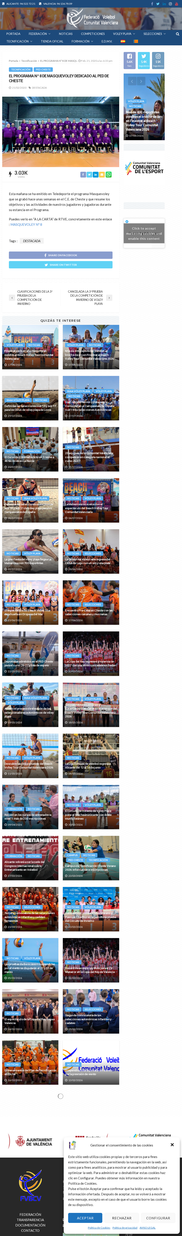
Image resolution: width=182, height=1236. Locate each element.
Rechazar (122, 1218)
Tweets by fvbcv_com (144, 233)
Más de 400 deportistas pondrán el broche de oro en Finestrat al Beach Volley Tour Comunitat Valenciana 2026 (89, 354)
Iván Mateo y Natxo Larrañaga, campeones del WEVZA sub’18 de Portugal (30, 1225)
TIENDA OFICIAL (52, 41)
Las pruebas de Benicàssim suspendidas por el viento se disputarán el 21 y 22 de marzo (29, 968)
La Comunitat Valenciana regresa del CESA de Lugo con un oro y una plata (87, 561)
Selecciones (93, 553)
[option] (144, 107)
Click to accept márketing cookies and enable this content (144, 233)
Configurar (158, 1218)
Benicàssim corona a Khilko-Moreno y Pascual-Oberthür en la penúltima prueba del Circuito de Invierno (90, 917)
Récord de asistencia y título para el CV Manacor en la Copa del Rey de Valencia (90, 970)
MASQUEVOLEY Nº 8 (26, 224)
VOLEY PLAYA (122, 34)
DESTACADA (39, 87)
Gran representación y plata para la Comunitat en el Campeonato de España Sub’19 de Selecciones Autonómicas (89, 405)
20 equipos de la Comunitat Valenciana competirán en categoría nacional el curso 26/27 (89, 457)
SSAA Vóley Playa (18, 400)
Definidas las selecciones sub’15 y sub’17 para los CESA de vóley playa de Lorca (30, 408)
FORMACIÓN (80, 41)
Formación (32, 451)
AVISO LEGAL (148, 1227)
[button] (172, 1145)
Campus (72, 855)
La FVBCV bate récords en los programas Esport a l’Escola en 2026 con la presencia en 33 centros (30, 1172)
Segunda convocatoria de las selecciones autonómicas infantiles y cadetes (88, 1019)
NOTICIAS (66, 34)
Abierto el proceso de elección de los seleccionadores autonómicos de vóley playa (28, 712)
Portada (13, 60)
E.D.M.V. (107, 41)
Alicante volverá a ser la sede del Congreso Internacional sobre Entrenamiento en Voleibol (24, 865)
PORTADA (13, 34)
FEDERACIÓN (38, 34)
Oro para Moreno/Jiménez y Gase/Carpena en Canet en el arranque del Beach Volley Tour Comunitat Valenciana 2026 (91, 710)
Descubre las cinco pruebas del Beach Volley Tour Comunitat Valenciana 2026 (28, 765)
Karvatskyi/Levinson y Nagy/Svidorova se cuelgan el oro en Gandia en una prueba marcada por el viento (29, 1121)
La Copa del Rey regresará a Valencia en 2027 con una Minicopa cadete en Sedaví (90, 663)
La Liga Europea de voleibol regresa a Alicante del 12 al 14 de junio (88, 765)
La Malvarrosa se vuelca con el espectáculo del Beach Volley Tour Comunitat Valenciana (86, 508)
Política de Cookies (99, 1227)
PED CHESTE (43, 69)
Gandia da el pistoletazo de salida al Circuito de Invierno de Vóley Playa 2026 (90, 1123)
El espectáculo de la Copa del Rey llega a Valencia (29, 1021)
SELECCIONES (153, 34)
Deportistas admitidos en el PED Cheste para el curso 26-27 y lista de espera (28, 663)
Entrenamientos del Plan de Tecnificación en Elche (30, 1072)
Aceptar (85, 1218)
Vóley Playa (15, 344)
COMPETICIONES (93, 34)
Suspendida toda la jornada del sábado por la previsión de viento (88, 1072)
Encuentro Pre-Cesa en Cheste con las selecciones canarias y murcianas (89, 612)
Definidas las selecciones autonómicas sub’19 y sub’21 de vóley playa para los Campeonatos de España (28, 508)
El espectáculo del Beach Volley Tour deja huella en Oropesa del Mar (27, 612)
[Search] (177, 34)
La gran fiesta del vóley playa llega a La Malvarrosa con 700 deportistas (27, 561)
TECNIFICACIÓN (17, 41)
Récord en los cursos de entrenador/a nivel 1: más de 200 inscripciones (27, 817)
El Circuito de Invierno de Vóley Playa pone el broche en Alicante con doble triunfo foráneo (88, 814)
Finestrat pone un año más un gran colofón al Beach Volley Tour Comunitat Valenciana (28, 354)
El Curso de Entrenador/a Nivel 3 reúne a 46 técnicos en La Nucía (29, 459)
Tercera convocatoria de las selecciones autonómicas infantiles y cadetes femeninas (29, 917)
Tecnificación (20, 69)
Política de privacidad (125, 1227)
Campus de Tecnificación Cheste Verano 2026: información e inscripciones (90, 868)
